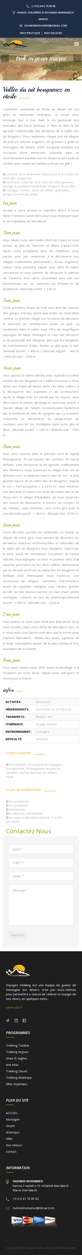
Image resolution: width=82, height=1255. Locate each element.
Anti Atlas (12, 1065)
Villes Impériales (16, 1084)
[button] (5, 58)
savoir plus (13, 1007)
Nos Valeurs (53, 33)
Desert (10, 1126)
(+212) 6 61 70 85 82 (43, 6)
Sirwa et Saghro (16, 1058)
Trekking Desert (16, 1071)
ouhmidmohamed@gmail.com (45, 25)
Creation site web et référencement (50, 1248)
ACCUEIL (12, 1113)
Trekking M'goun (17, 1052)
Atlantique (13, 1132)
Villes (9, 1139)
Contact (11, 1151)
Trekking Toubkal (17, 1045)
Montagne (13, 1119)
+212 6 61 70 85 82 (26, 1199)
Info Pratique (30, 33)
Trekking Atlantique (19, 1078)
